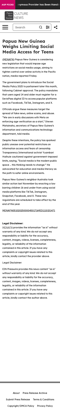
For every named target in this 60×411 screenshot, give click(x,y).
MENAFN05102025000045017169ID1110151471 (28, 210)
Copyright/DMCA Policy (20, 405)
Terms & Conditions (43, 399)
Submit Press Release (18, 399)
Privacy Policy (45, 405)
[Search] (40, 27)
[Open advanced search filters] (47, 27)
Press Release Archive (35, 393)
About (16, 393)
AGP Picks (8, 4)
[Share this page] (56, 27)
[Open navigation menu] (5, 27)
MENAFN (8, 59)
